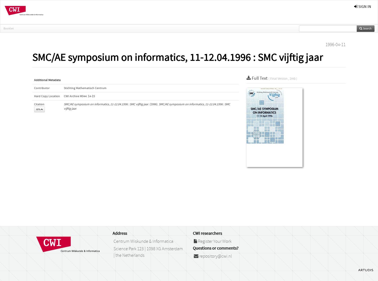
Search (367, 28)
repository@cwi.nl (215, 256)
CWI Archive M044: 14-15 (79, 96)
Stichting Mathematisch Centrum (85, 88)
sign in (364, 6)
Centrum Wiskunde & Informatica (143, 241)
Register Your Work (214, 241)
